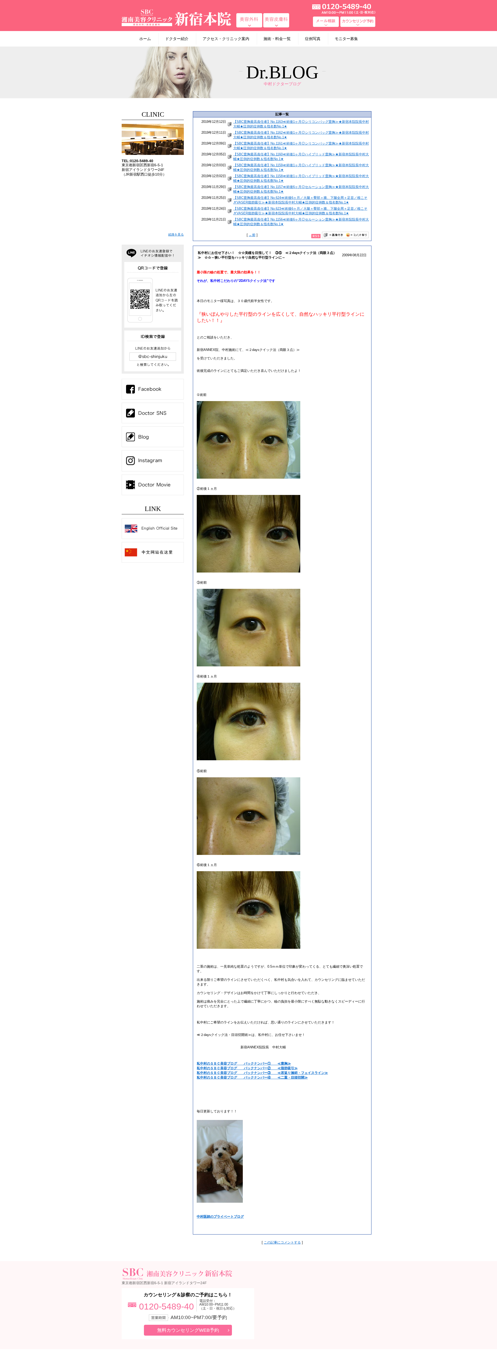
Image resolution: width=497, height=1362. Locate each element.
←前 (252, 235)
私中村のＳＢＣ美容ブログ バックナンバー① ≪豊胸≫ (244, 1063)
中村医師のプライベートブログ (220, 1216)
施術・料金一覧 (277, 38)
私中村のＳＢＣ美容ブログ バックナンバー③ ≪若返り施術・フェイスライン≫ (262, 1073)
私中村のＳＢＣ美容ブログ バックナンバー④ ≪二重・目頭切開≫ (252, 1077)
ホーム (145, 38)
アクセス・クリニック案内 (226, 38)
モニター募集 (346, 38)
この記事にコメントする (282, 1242)
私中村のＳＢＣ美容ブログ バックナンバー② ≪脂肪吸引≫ (247, 1068)
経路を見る (176, 234)
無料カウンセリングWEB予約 (188, 1330)
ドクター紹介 (176, 38)
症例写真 (312, 38)
